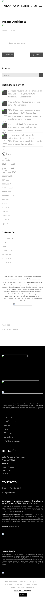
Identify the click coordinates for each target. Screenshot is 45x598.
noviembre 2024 (9, 172)
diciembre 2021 (8, 215)
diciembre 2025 (8, 164)
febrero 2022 (7, 211)
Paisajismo (6, 254)
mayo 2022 (7, 203)
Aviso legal (8, 437)
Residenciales (8, 262)
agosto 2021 (7, 223)
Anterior (9, 55)
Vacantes (8, 433)
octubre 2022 (8, 195)
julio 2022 (6, 199)
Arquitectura (7, 238)
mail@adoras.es (8, 492)
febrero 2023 (7, 187)
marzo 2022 (7, 207)
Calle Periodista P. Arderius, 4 (14, 457)
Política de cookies (12, 441)
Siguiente (35, 55)
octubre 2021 (8, 219)
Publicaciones (10, 421)
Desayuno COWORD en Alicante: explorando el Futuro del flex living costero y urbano (22, 127)
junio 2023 (6, 183)
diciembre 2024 (8, 168)
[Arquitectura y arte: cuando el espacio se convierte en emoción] (4, 103)
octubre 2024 (8, 176)
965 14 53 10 (15, 488)
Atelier (7, 425)
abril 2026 (6, 160)
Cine (4, 246)
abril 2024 (6, 180)
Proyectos (6, 258)
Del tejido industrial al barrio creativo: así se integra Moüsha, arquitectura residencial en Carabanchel (25, 94)
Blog (6, 429)
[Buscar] (41, 75)
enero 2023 (7, 191)
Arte (4, 242)
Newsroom (7, 250)
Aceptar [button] (23, 595)
